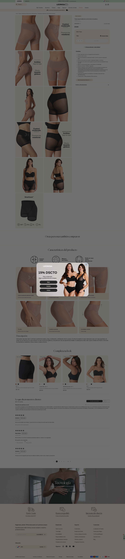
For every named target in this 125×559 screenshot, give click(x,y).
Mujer (48, 282)
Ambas (48, 290)
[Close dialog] (86, 264)
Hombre (49, 286)
